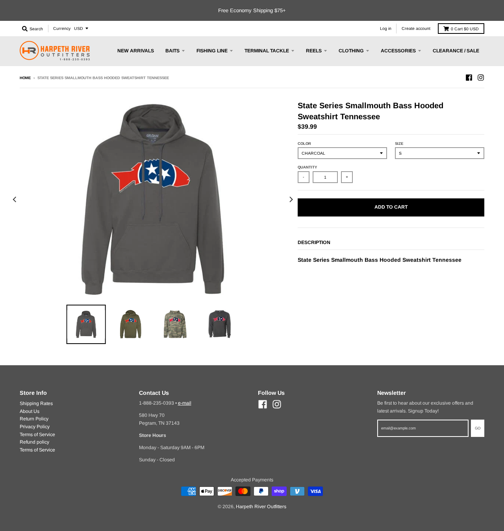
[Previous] (15, 200)
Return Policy (34, 419)
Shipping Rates (36, 403)
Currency (61, 28)
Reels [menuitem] (314, 51)
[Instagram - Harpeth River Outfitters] (480, 77)
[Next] (290, 200)
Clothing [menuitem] (351, 51)
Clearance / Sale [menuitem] (456, 51)
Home (25, 78)
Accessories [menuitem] (398, 51)
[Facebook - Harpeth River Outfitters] (468, 77)
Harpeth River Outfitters (261, 506)
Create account (416, 28)
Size (399, 143)
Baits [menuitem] (172, 51)
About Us (29, 411)
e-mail (184, 403)
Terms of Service (37, 434)
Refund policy (34, 442)
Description (314, 242)
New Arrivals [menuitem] (135, 51)
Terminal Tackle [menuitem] (267, 51)
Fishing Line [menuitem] (212, 51)
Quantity (307, 167)
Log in (385, 28)
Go (477, 428)
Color (304, 143)
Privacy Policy (35, 426)
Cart (465, 28)
